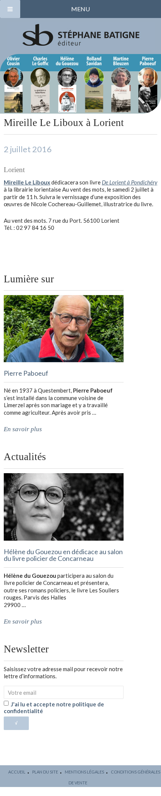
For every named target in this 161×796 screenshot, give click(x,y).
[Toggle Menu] (10, 9)
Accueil (16, 771)
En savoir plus (23, 429)
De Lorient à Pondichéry (129, 182)
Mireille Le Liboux (27, 182)
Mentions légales (84, 771)
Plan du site (45, 771)
